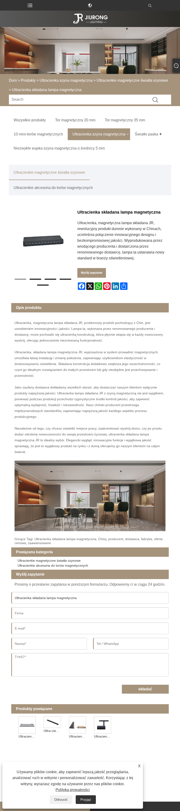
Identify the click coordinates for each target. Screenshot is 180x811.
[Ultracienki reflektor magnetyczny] (27, 724)
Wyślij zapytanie (91, 272)
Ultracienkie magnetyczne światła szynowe (132, 80)
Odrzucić (61, 799)
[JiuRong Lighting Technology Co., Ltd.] (90, 19)
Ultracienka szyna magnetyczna (66, 80)
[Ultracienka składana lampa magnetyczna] (43, 240)
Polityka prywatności (73, 790)
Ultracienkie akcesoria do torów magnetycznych (53, 188)
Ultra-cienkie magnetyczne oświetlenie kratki (53, 731)
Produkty (28, 80)
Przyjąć (85, 799)
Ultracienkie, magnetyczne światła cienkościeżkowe (78, 736)
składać (145, 689)
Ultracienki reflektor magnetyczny (28, 736)
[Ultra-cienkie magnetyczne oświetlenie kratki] (52, 721)
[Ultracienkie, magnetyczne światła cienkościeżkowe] (77, 724)
